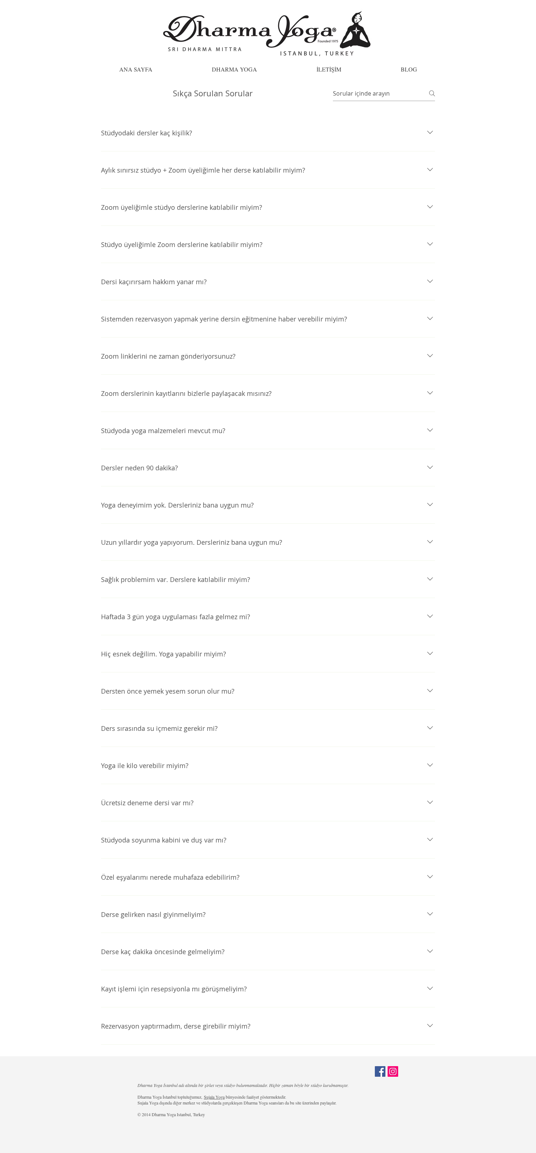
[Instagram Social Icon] (393, 1071)
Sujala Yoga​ (214, 1097)
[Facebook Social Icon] (380, 1071)
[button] (234, 69)
